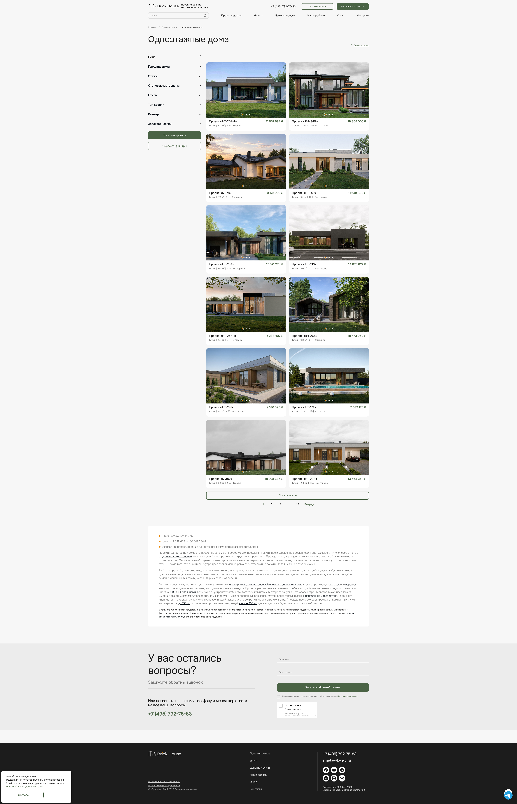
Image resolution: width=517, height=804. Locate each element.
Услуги (258, 15)
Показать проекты (174, 135)
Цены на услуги (285, 15)
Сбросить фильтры (174, 146)
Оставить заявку (317, 6)
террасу (334, 584)
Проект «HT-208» (304, 479)
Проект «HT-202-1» (223, 121)
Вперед (309, 504)
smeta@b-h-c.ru (337, 760)
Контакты (363, 15)
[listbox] (361, 45)
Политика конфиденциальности (164, 785)
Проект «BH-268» (304, 335)
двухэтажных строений (177, 556)
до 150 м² (184, 603)
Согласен (24, 795)
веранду (350, 584)
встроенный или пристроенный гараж (277, 584)
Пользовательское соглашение (164, 781)
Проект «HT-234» (221, 264)
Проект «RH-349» (305, 121)
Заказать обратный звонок (322, 687)
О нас (340, 15)
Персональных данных (347, 696)
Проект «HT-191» (304, 193)
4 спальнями (188, 592)
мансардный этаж (240, 584)
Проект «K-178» (220, 193)
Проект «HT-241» (221, 407)
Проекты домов (231, 15)
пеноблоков (312, 595)
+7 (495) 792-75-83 (283, 6)
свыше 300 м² (248, 603)
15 (297, 504)
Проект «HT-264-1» (223, 335)
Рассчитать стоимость (352, 6)
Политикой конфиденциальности (24, 786)
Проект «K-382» (220, 479)
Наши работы (316, 15)
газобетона (330, 595)
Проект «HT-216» (304, 264)
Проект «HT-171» (304, 407)
